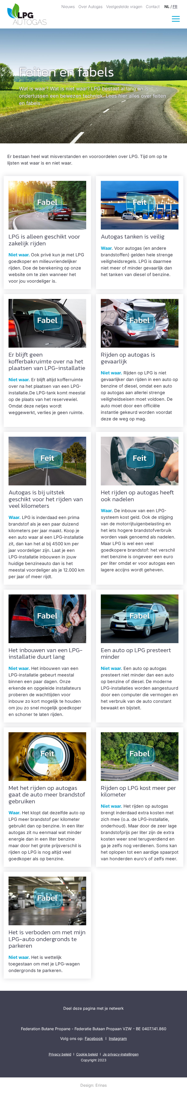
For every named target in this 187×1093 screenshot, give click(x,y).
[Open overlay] (176, 19)
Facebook (94, 1038)
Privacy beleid (60, 1054)
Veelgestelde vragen (124, 6)
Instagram (118, 1038)
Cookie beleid (87, 1054)
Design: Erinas (93, 1085)
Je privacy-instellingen (121, 1054)
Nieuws (68, 6)
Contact (152, 6)
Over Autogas (90, 6)
